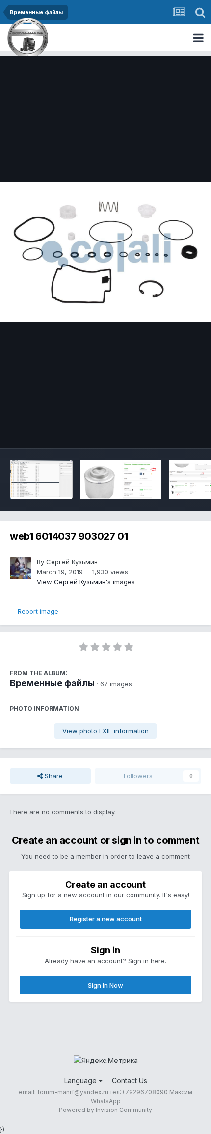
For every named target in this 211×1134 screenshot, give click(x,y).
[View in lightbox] (105, 252)
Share (53, 776)
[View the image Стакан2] (120, 479)
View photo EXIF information (105, 731)
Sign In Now (105, 985)
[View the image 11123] (41, 479)
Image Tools (170, 430)
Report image (38, 611)
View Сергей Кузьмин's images (86, 582)
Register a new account (106, 919)
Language (81, 1080)
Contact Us (129, 1080)
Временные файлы (52, 683)
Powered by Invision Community (105, 1109)
